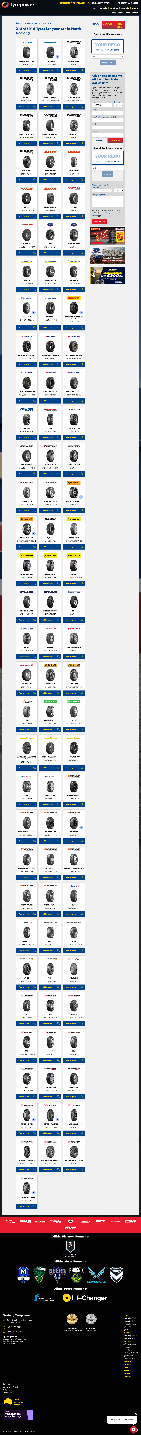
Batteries (126, 1347)
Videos (127, 12)
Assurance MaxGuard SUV (26, 758)
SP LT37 (74, 574)
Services (114, 8)
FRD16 (73, 611)
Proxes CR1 (50, 61)
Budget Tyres (7, 1390)
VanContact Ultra (26, 538)
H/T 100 (50, 538)
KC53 (50, 941)
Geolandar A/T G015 (74, 1124)
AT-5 (50, 1014)
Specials (125, 8)
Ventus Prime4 (27, 905)
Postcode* (95, 132)
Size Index (7, 1384)
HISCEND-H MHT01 (50, 611)
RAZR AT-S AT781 (50, 207)
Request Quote (99, 221)
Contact (135, 8)
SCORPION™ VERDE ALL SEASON (74, 318)
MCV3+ (26, 207)
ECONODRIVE (74, 538)
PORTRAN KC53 (50, 98)
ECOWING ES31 (74, 61)
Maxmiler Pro (50, 795)
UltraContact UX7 (74, 501)
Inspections (127, 1350)
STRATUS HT (74, 978)
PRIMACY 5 (50, 317)
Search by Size (129, 1321)
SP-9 (26, 1087)
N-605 (50, 1051)
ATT (50, 244)
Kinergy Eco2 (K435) (26, 868)
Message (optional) (99, 195)
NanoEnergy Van (26, 61)
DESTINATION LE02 (74, 647)
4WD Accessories (130, 1344)
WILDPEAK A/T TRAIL (74, 392)
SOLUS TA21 (73, 134)
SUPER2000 (26, 941)
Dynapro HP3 (50, 832)
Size (93, 102)
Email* (94, 124)
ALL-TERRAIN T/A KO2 (74, 355)
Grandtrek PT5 (50, 574)
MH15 (50, 978)
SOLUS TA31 (26, 171)
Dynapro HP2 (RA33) (26, 832)
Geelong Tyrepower (72, 3)
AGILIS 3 (27, 280)
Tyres (94, 8)
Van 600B (74, 684)
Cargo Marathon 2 (50, 757)
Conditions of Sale (29, 1431)
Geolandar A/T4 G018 (50, 1161)
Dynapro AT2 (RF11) (74, 795)
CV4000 (50, 647)
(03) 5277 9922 (101, 3)
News (120, 12)
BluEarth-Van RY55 (50, 1124)
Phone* (104, 117)
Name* (94, 109)
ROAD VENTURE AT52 (27, 134)
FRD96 (26, 647)
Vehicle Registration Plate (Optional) (101, 186)
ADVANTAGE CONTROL (26, 355)
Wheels (103, 8)
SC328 (73, 720)
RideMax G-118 (50, 720)
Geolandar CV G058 (26, 1197)
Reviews (135, 12)
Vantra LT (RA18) (50, 868)
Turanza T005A (50, 501)
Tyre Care (127, 1327)
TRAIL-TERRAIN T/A (50, 392)
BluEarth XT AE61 (27, 1124)
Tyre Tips (126, 1329)
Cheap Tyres (7, 1393)
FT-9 (26, 1051)
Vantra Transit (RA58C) (74, 868)
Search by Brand (129, 1324)
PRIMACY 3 (26, 317)
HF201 (73, 905)
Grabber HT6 (26, 684)
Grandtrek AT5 (26, 574)
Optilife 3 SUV (74, 757)
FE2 (26, 795)
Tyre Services (128, 1355)
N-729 (74, 1051)
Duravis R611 (26, 465)
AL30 (50, 428)
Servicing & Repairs (130, 1353)
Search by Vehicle (130, 1318)
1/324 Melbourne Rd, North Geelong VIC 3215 (19, 1321)
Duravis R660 (50, 465)
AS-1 (26, 1014)
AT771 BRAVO (50, 171)
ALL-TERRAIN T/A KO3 (27, 392)
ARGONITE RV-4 (50, 1087)
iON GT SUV (74, 832)
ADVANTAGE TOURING (50, 355)
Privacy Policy (105, 213)
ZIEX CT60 (26, 428)
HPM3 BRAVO (74, 171)
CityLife (74, 207)
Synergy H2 (50, 684)
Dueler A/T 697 (74, 428)
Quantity (117, 102)
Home (20, 23)
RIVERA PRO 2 (74, 1087)
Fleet (114, 12)
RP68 (27, 720)
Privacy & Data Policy (15, 1431)
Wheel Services (129, 1358)
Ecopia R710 (27, 501)
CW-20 (74, 1014)
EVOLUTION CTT (74, 244)
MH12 (26, 978)
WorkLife (27, 244)
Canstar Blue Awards (10, 1387)
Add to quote (24, 70)
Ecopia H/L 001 (74, 465)
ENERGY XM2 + (50, 280)
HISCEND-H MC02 (26, 611)
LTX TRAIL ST (74, 280)
